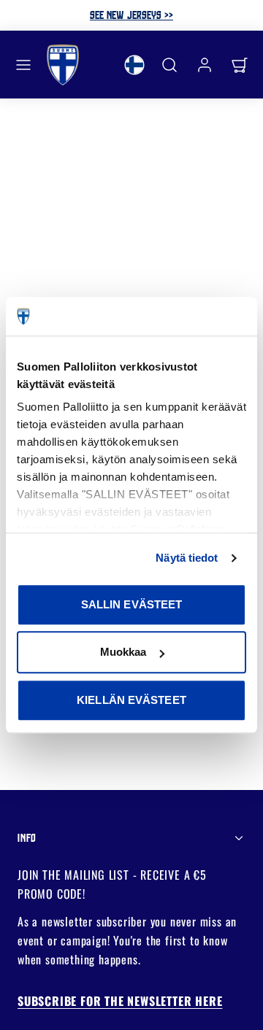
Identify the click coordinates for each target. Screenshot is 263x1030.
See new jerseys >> (131, 14)
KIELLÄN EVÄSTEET (131, 700)
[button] (23, 64)
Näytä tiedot (187, 557)
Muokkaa (123, 652)
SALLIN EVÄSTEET (132, 604)
